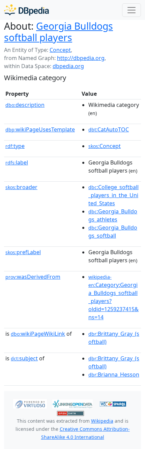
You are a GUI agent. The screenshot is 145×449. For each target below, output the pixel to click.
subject (24, 358)
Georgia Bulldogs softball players (58, 32)
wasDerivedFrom (32, 276)
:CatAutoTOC (108, 129)
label (16, 162)
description (25, 105)
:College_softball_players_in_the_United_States (113, 195)
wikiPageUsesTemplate (40, 129)
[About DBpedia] (26, 10)
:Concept (104, 146)
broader (21, 187)
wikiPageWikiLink (38, 333)
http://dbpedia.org (81, 58)
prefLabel (23, 252)
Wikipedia (102, 421)
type (15, 146)
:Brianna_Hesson (113, 374)
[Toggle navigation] (131, 10)
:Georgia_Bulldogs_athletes (112, 215)
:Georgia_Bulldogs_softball (112, 231)
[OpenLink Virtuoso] (30, 403)
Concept (60, 50)
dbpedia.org (68, 66)
